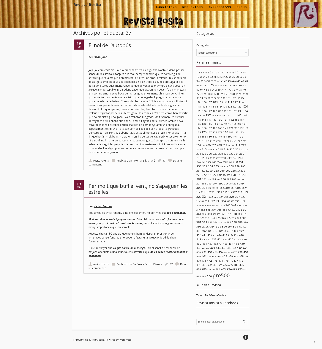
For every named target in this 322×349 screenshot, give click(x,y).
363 (209, 214)
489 (204, 269)
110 (225, 102)
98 (215, 98)
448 (240, 248)
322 (211, 196)
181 (231, 132)
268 (233, 170)
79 (205, 94)
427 (235, 239)
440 (198, 248)
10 (215, 72)
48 (246, 81)
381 (198, 222)
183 (241, 132)
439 (242, 243)
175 (198, 132)
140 (224, 115)
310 (198, 192)
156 (204, 123)
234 (204, 158)
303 (213, 188)
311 (203, 192)
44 (232, 81)
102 (233, 98)
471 (204, 260)
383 (210, 222)
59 (233, 85)
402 (204, 231)
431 (204, 243)
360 (243, 209)
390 (245, 222)
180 (225, 132)
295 (220, 183)
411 (204, 235)
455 (226, 252)
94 (201, 98)
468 (241, 256)
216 (209, 149)
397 (230, 226)
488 (198, 269)
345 (222, 205)
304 (218, 188)
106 (204, 102)
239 (229, 158)
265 (216, 170)
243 (204, 162)
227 (215, 153)
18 (244, 72)
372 (202, 218)
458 (240, 252)
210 (229, 145)
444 (218, 248)
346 (228, 205)
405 (220, 231)
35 (202, 81)
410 (198, 235)
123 (239, 106)
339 (242, 201)
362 (204, 214)
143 (239, 115)
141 (229, 115)
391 (198, 226)
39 (215, 81)
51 (204, 85)
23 (211, 76)
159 (221, 123)
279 (239, 175)
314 (219, 192)
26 (221, 77)
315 (225, 192)
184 (198, 136)
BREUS (241, 7)
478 (241, 260)
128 (215, 111)
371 (198, 218)
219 (226, 149)
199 (223, 141)
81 (212, 94)
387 (229, 222)
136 (203, 115)
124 (245, 106)
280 (244, 175)
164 (244, 123)
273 (209, 175)
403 (209, 231)
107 (209, 102)
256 (221, 166)
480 (204, 265)
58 (229, 85)
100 (223, 98)
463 (213, 256)
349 (244, 205)
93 (197, 98)
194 (204, 141)
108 (215, 102)
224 (198, 153)
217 (215, 149)
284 (213, 179)
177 (209, 132)
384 (215, 222)
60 (237, 85)
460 (198, 256)
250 (235, 162)
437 (230, 243)
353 (208, 209)
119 (219, 106)
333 (218, 201)
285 (218, 179)
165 (198, 128)
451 (204, 252)
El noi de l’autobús (110, 45)
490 (209, 269)
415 (224, 235)
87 (229, 94)
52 (208, 85)
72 (229, 89)
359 (238, 209)
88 (233, 94)
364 (214, 214)
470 (198, 260)
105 (198, 102)
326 (231, 196)
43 (229, 81)
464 (219, 256)
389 (240, 222)
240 (234, 158)
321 (205, 196)
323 (216, 196)
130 (224, 111)
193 (198, 141)
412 (209, 235)
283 (209, 179)
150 (219, 119)
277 (229, 175)
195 (210, 141)
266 (222, 170)
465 (224, 256)
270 (243, 170)
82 (215, 94)
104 (242, 98)
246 (214, 162)
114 (241, 102)
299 (241, 183)
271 (198, 175)
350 (198, 210)
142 (233, 115)
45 (235, 81)
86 (225, 94)
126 (204, 111)
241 (240, 158)
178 (215, 132)
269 (238, 171)
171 (231, 128)
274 (215, 175)
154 (242, 119)
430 (198, 243)
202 (240, 141)
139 (219, 115)
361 (198, 214)
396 (224, 226)
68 (216, 90)
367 (228, 214)
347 (233, 205)
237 (219, 158)
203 (244, 141)
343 (213, 205)
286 (223, 179)
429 (244, 239)
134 (245, 111)
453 (215, 252)
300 (198, 187)
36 (205, 81)
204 (198, 145)
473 (215, 260)
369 (240, 214)
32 (241, 77)
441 (204, 248)
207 (213, 145)
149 (214, 119)
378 (234, 218)
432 (210, 243)
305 (222, 187)
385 (220, 222)
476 (231, 261)
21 (204, 77)
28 (226, 76)
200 (229, 141)
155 (198, 123)
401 (198, 231)
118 (213, 106)
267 (228, 170)
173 (240, 128)
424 (219, 239)
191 (235, 136)
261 (198, 170)
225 (204, 153)
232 (241, 153)
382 (204, 222)
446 (229, 248)
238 (223, 158)
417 (236, 235)
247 (219, 162)
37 (163, 160)
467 (235, 256)
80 (208, 94)
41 (222, 81)
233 (198, 158)
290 (242, 179)
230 (231, 153)
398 (235, 226)
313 (214, 192)
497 (245, 269)
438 (236, 243)
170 (225, 128)
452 (209, 252)
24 (215, 77)
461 (204, 256)
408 (235, 231)
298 (235, 183)
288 (234, 179)
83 (218, 94)
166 (204, 128)
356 (224, 209)
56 (222, 85)
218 (220, 149)
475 (226, 260)
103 (238, 98)
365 (218, 214)
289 (238, 179)
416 (230, 235)
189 (224, 136)
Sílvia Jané (101, 57)
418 (241, 235)
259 (237, 166)
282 (204, 179)
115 (198, 106)
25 (218, 77)
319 (245, 192)
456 (230, 252)
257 (226, 166)
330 (202, 201)
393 (208, 226)
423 (214, 239)
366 (223, 214)
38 (212, 81)
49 (197, 85)
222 (242, 149)
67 (213, 90)
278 (233, 175)
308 (239, 187)
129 (219, 111)
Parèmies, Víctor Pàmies (147, 264)
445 (223, 248)
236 (215, 158)
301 (204, 187)
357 (229, 210)
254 (210, 166)
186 (209, 136)
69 (219, 89)
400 (244, 226)
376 (223, 218)
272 (204, 175)
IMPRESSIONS (219, 7)
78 (201, 94)
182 (236, 132)
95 (205, 98)
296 (226, 183)
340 (198, 205)
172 (235, 128)
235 (210, 158)
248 (225, 162)
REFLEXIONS (192, 7)
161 (230, 124)
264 (211, 171)
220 (231, 149)
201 (234, 141)
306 (228, 187)
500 (209, 276)
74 (237, 90)
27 (223, 77)
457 (234, 252)
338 (237, 201)
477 (235, 260)
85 (222, 94)
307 (233, 187)
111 (230, 102)
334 (223, 201)
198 (219, 141)
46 (238, 81)
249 (230, 162)
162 (234, 124)
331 (207, 201)
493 (223, 269)
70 (222, 90)
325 (226, 196)
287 (229, 179)
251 (241, 162)
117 (208, 106)
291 (198, 183)
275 (220, 175)
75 (240, 89)
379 (238, 218)
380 (244, 218)
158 (215, 123)
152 (231, 119)
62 (244, 85)
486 (236, 265)
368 (234, 214)
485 (230, 265)
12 (223, 72)
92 (247, 94)
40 (218, 81)
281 (198, 179)
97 (212, 98)
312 (208, 192)
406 (226, 231)
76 (244, 89)
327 (237, 196)
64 (201, 89)
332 (212, 201)
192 (240, 136)
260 (242, 166)
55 (219, 85)
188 (220, 136)
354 (214, 209)
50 (201, 85)
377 (229, 218)
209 (224, 145)
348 (239, 205)
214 (198, 149)
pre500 (221, 275)
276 (224, 175)
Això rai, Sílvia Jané (144, 160)
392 (204, 226)
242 (198, 162)
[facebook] (246, 337)
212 (238, 145)
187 (215, 136)
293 (209, 183)
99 (218, 98)
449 (245, 248)
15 (233, 72)
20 (201, 77)
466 (230, 256)
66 (209, 89)
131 (229, 111)
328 (243, 196)
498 (198, 276)
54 (216, 85)
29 (230, 77)
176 (204, 132)
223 (246, 149)
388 (234, 222)
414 (219, 235)
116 (203, 106)
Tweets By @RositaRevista (211, 295)
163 (239, 123)
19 (197, 76)
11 (219, 72)
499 (204, 276)
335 (228, 201)
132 (234, 111)
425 (225, 239)
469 (246, 256)
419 (198, 239)
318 (240, 192)
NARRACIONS (166, 7)
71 (226, 89)
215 (204, 149)
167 (209, 128)
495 (234, 269)
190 (230, 136)
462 (209, 256)
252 (198, 166)
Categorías (202, 45)
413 (215, 235)
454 (220, 252)
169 (220, 128)
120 (224, 106)
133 (240, 111)
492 (218, 269)
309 (244, 187)
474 (220, 260)
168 (215, 128)
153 (237, 119)
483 (220, 265)
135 (198, 115)
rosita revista (101, 160)
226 (209, 153)
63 (197, 89)
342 (209, 205)
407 (230, 231)
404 (215, 231)
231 (236, 153)
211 (233, 145)
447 (235, 248)
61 (240, 85)
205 (203, 145)
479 (198, 265)
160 (226, 124)
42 (225, 81)
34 (198, 81)
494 (229, 269)
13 (226, 72)
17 (240, 72)
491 (213, 269)
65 (205, 89)
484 (225, 265)
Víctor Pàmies (103, 206)
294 (215, 183)
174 (245, 128)
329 (198, 201)
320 (198, 196)
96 (209, 98)
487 (241, 265)
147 (209, 119)
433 (215, 243)
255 (216, 166)
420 (204, 239)
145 (198, 119)
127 (209, 111)
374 (212, 218)
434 (220, 244)
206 (208, 145)
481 (210, 265)
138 (213, 115)
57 (225, 85)
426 (230, 239)
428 (240, 239)
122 (234, 106)
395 (218, 226)
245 (208, 162)
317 (234, 192)
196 (215, 141)
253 (204, 166)
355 (219, 209)
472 (209, 260)
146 (204, 119)
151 (225, 119)
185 (204, 136)
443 (212, 248)
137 (208, 115)
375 (218, 218)
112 (235, 102)
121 (230, 106)
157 (209, 123)
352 (203, 209)
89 (237, 94)
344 (218, 205)
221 (237, 149)
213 (243, 145)
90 (240, 94)
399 (240, 226)
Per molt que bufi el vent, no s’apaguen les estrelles (138, 188)
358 (233, 210)
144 (244, 115)
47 (242, 81)
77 (197, 94)
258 (231, 166)
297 (231, 183)
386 (224, 222)
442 (208, 248)
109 (220, 102)
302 (209, 188)
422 (208, 239)
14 (230, 72)
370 (245, 214)
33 (244, 76)
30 (234, 76)
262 (203, 171)
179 (220, 132)
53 (212, 85)
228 (220, 153)
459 (245, 252)
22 (207, 76)
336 (232, 201)
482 (215, 265)
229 (226, 153)
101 (228, 98)
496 (240, 269)
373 (207, 218)
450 (198, 252)
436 (225, 243)
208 (219, 145)
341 (204, 205)
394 (212, 226)
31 (237, 76)
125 (198, 111)
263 (207, 171)
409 (241, 231)
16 (236, 72)
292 (204, 183)
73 (233, 89)
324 (221, 196)
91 (244, 94)
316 (230, 192)
